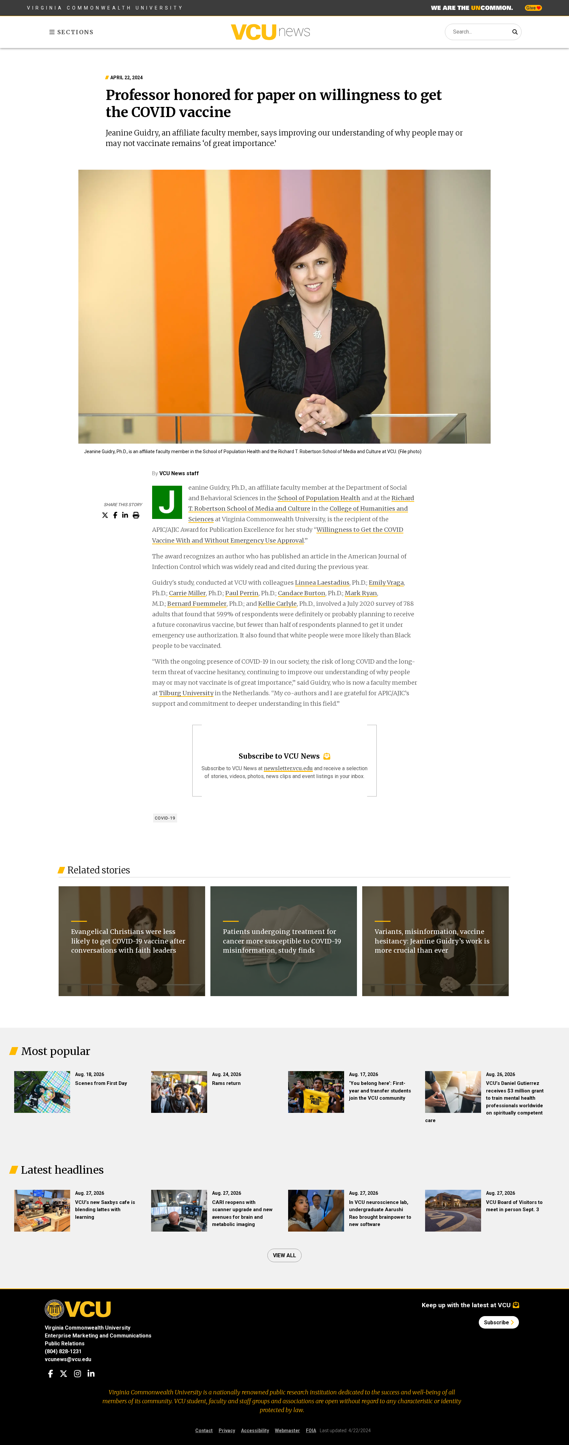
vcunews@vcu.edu (68, 1359)
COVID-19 (165, 818)
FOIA (311, 1430)
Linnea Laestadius (322, 582)
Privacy (227, 1430)
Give (531, 8)
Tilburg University (186, 693)
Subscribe (497, 1322)
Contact (204, 1430)
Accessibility (255, 1430)
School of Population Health (319, 498)
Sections (74, 32)
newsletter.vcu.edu (288, 768)
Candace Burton (301, 593)
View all (284, 1255)
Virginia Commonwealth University (105, 8)
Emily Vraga (386, 582)
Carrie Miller (187, 593)
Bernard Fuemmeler (197, 603)
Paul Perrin (241, 593)
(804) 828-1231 (63, 1351)
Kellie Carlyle (277, 603)
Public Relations (65, 1343)
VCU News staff (179, 473)
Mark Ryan (361, 593)
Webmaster (287, 1430)
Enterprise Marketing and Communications (98, 1336)
